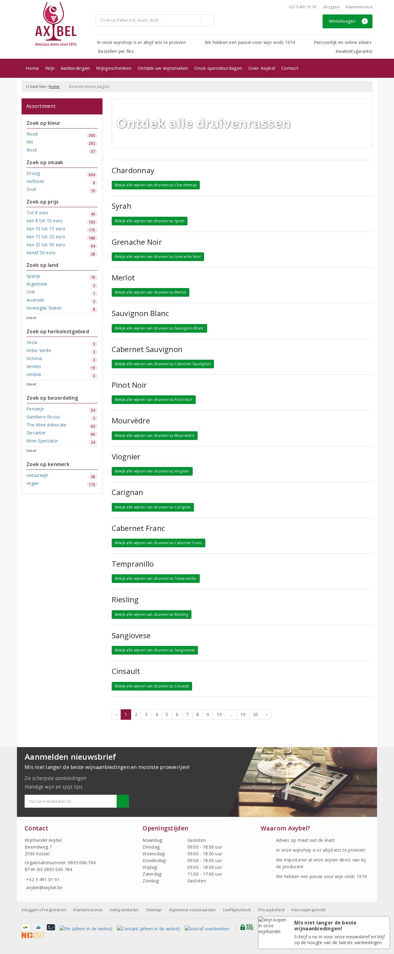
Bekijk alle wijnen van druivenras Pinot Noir (154, 399)
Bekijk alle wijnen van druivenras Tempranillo (156, 578)
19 (243, 714)
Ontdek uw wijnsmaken (163, 68)
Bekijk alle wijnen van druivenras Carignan (153, 507)
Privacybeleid (271, 909)
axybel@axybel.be (44, 887)
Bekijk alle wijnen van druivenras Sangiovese (155, 650)
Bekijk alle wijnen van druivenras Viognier (152, 471)
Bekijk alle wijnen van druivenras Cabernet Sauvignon (163, 363)
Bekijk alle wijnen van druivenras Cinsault (152, 686)
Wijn (49, 68)
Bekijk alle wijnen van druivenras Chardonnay (156, 185)
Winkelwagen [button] (347, 21)
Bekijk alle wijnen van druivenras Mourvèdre (155, 435)
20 (255, 714)
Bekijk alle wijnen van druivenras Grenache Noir (158, 256)
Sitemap (154, 909)
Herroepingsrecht (308, 909)
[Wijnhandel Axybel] (56, 24)
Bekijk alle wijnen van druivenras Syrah (149, 221)
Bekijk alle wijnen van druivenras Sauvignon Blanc (159, 328)
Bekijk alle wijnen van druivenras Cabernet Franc (159, 542)
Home (32, 68)
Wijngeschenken (113, 68)
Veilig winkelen (124, 909)
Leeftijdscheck (237, 909)
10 (219, 714)
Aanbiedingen (75, 68)
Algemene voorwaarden (192, 909)
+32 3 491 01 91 (302, 7)
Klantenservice (359, 7)
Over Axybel (261, 68)
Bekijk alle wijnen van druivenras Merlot (151, 292)
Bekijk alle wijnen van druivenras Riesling (151, 614)
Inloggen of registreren (44, 909)
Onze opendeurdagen (218, 68)
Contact (289, 68)
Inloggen (331, 7)
